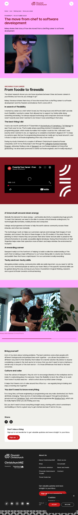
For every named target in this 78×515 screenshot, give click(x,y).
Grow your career (28, 11)
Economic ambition (46, 467)
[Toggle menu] (7, 4)
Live (11, 11)
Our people (61, 464)
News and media (63, 467)
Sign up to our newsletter (51, 493)
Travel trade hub (45, 477)
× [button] (73, 496)
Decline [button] (67, 504)
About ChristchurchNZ (47, 460)
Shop (41, 464)
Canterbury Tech (22, 398)
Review (57, 500)
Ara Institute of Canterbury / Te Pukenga (55, 126)
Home (6, 11)
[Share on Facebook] (6, 421)
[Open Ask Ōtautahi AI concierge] (71, 4)
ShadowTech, (60, 398)
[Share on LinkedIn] (11, 421)
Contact (60, 471)
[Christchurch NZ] (39, 3)
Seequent (35, 146)
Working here (17, 11)
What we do (61, 460)
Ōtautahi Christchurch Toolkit (47, 472)
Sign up (12, 437)
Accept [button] (54, 504)
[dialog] (61, 503)
